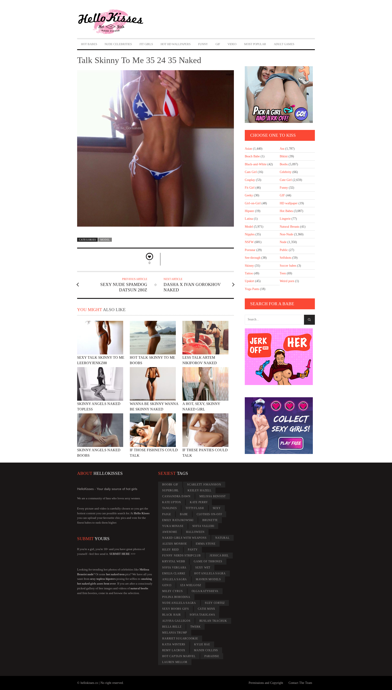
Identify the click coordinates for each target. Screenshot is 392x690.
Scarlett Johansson (204, 484)
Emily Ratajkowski (178, 520)
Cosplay (250, 180)
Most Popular (255, 44)
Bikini (284, 156)
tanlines (169, 508)
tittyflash (195, 508)
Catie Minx (207, 608)
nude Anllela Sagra (179, 603)
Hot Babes (89, 44)
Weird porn (287, 281)
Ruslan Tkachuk (213, 620)
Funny (203, 44)
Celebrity (286, 172)
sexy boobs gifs (175, 608)
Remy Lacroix (173, 650)
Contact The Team (300, 683)
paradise (211, 656)
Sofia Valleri (203, 526)
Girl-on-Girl (253, 203)
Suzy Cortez (215, 603)
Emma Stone (206, 543)
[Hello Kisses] (112, 22)
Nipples (250, 234)
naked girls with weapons (184, 537)
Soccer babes (288, 265)
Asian (248, 148)
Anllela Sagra (174, 579)
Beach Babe (252, 156)
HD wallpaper (289, 203)
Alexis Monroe (174, 543)
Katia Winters (173, 644)
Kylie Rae (202, 644)
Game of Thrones (208, 561)
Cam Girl (251, 172)
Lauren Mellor (174, 662)
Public (284, 250)
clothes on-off (209, 514)
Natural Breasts (289, 226)
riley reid (170, 549)
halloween (195, 532)
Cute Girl (286, 180)
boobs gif (170, 484)
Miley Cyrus (172, 591)
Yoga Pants (252, 289)
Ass (282, 148)
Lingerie (285, 218)
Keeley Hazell (199, 490)
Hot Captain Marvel (179, 656)
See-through (252, 257)
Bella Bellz (171, 626)
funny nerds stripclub (181, 555)
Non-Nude (286, 234)
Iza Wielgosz (190, 585)
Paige (166, 514)
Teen (283, 273)
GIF (218, 44)
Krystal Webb (173, 561)
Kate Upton (171, 502)
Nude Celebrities (118, 44)
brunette (210, 520)
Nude (283, 242)
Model (105, 239)
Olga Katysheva (205, 591)
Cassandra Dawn (176, 496)
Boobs (284, 164)
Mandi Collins (206, 650)
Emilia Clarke (173, 573)
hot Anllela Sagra (210, 573)
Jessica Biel (219, 555)
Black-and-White (256, 164)
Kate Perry (199, 502)
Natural (222, 537)
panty (193, 549)
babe (184, 514)
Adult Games (284, 44)
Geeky (249, 195)
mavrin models (208, 579)
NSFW (249, 242)
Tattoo (249, 273)
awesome (169, 532)
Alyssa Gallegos (176, 620)
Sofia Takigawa (202, 614)
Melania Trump (174, 632)
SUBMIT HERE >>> (122, 554)
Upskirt (249, 281)
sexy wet (202, 567)
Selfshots (285, 257)
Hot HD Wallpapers (176, 44)
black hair (171, 614)
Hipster (249, 211)
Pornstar (250, 250)
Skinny (249, 265)
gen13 (167, 585)
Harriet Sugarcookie (180, 638)
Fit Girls (146, 44)
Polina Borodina (176, 597)
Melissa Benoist (212, 496)
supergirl (170, 490)
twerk (195, 626)
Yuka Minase (172, 526)
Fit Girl (250, 187)
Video (232, 44)
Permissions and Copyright (266, 683)
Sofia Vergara (174, 567)
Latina (249, 218)
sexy (217, 508)
